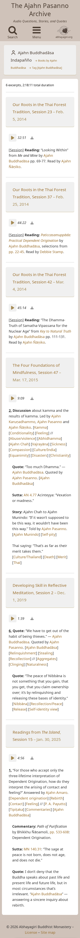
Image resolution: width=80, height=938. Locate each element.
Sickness (58, 444)
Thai (16, 562)
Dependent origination (28, 798)
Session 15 (23, 739)
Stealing (46, 653)
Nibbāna (20, 703)
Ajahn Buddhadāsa (24, 246)
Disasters (39, 455)
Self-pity (48, 534)
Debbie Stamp (51, 251)
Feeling (42, 433)
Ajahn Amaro (56, 792)
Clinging (16, 664)
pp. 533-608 (59, 832)
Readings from (36, 732)
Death (49, 557)
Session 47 (48, 372)
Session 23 (42, 111)
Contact (16, 803)
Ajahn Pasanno (49, 421)
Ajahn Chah (19, 444)
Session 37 (42, 196)
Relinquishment (23, 653)
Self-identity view (43, 709)
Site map (48, 932)
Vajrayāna (40, 444)
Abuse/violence (22, 438)
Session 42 (42, 282)
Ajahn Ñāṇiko (34, 342)
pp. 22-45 (16, 251)
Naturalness (37, 664)
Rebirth (57, 798)
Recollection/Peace (46, 703)
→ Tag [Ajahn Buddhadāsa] (45, 68)
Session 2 (44, 592)
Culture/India (44, 449)
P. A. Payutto (55, 803)
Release (19, 709)
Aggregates (46, 658)
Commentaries (38, 809)
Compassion (20, 449)
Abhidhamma (49, 438)
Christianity (59, 455)
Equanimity (19, 455)
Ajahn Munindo (26, 534)
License (31, 932)
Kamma (40, 427)
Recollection (20, 658)
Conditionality (21, 433)
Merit (61, 557)
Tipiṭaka (16, 809)
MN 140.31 (32, 849)
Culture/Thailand (27, 557)
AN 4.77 (30, 495)
